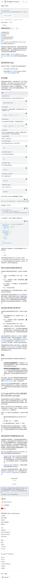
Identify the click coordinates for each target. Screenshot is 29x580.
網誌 (2, 542)
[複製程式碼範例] (27, 199)
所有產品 (3, 568)
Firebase (3, 561)
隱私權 (5, 573)
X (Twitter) (3, 546)
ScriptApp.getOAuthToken (12, 346)
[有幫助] (10, 22)
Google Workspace (8, 19)
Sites (6, 412)
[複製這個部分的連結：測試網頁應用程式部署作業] (22, 308)
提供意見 (5, 25)
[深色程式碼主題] (26, 101)
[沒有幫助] (12, 22)
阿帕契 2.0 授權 (12, 489)
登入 (26, 1)
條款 (2, 573)
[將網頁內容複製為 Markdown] (16, 28)
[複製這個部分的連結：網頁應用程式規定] (15, 63)
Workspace (16, 2)
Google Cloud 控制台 (5, 534)
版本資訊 (3, 520)
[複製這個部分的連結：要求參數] (9, 78)
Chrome (3, 559)
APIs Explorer (4, 536)
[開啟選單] (2, 1)
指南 (21, 19)
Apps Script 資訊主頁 (5, 532)
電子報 (2, 544)
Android (2, 557)
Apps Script (4, 6)
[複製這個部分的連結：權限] (5, 355)
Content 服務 (7, 73)
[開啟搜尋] (23, 1)
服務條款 (3, 524)
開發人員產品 (4, 517)
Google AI (3, 566)
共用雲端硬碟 (20, 294)
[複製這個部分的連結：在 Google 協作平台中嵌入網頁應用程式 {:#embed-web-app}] (21, 396)
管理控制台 (3, 530)
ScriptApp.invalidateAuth (7, 339)
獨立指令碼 (13, 54)
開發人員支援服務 (5, 522)
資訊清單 (20, 341)
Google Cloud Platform (6, 563)
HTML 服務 (13, 71)
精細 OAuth (16, 336)
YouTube (3, 548)
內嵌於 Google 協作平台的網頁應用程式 (10, 472)
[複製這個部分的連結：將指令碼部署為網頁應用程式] (23, 268)
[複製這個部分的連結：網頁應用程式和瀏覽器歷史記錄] (25, 436)
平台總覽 (3, 515)
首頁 (2, 19)
